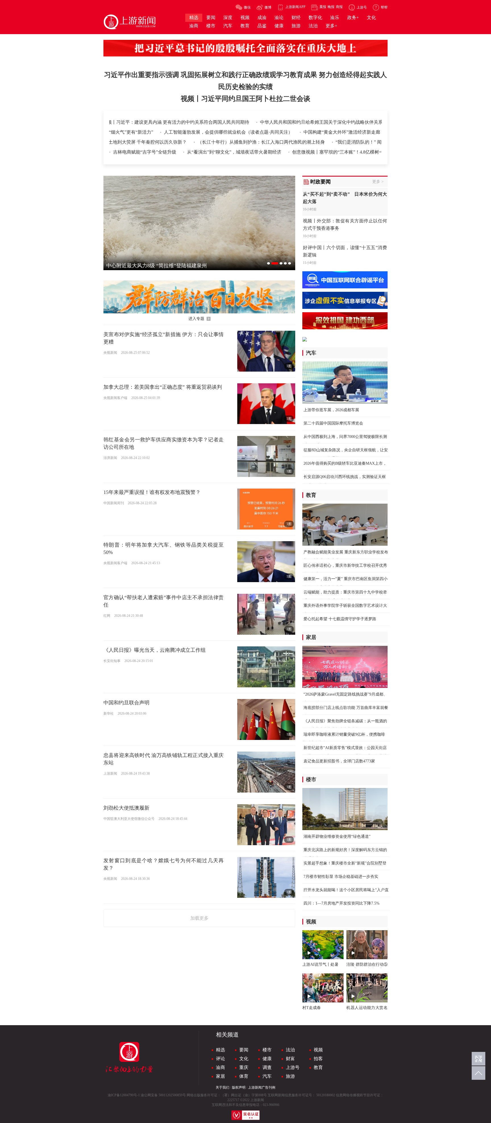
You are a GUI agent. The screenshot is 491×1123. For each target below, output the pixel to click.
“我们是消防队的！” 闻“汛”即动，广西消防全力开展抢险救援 (362, 142)
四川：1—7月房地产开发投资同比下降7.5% (341, 903)
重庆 (243, 1067)
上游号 (292, 1067)
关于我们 (222, 1087)
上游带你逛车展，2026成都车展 (331, 410)
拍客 (318, 1058)
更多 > (378, 181)
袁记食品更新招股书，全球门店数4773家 (339, 761)
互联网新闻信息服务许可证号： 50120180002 (301, 1095)
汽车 (267, 1076)
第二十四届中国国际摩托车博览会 (333, 423)
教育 (318, 1067)
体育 (243, 1076)
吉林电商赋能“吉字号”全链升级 (145, 152)
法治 (290, 1049)
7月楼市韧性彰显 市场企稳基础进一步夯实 (340, 876)
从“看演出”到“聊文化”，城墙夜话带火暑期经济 (234, 152)
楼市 (267, 1049)
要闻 (243, 1049)
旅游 (290, 1076)
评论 (220, 1058)
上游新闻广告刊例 (261, 1087)
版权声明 (239, 1087)
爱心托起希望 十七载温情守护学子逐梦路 (339, 619)
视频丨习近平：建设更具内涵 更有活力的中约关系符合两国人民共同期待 (142, 122)
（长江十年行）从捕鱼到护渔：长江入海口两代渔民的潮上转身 (227, 142)
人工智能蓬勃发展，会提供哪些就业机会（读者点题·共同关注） (297, 132)
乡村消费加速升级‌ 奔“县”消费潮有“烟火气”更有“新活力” (165, 132)
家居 (220, 1076)
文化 (243, 1058)
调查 (267, 1067)
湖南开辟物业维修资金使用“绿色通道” (337, 836)
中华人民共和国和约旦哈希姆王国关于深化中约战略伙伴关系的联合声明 (298, 122)
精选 (220, 1049)
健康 (267, 1058)
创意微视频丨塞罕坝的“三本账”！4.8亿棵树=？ (339, 152)
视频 (318, 1049)
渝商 (220, 1067)
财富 (290, 1058)
